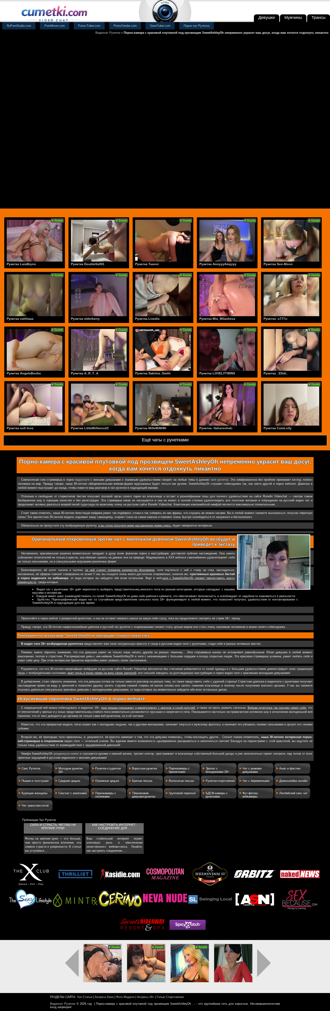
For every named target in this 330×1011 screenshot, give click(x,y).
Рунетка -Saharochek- (216, 428)
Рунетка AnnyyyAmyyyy (217, 264)
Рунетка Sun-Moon (278, 264)
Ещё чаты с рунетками (165, 439)
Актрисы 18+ (145, 997)
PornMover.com (54, 25)
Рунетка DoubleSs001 (87, 264)
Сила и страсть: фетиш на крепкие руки (53, 826)
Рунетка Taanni (147, 264)
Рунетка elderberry (85, 318)
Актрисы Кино (104, 997)
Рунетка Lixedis (147, 318)
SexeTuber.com (160, 25)
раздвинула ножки (66, 753)
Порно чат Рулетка (196, 25)
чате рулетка (219, 479)
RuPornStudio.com (19, 25)
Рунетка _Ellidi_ (276, 373)
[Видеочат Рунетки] (54, 22)
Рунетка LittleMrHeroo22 (90, 428)
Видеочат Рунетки (107, 32)
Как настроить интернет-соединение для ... (114, 826)
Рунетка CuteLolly (278, 428)
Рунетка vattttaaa (20, 318)
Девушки (266, 17)
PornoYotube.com (125, 25)
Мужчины (293, 17)
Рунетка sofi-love (20, 428)
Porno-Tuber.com (89, 25)
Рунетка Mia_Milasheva (217, 318)
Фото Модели (125, 997)
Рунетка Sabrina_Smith (153, 373)
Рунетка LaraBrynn (21, 264)
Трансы (319, 17)
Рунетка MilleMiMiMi (150, 428)
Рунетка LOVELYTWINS (217, 373)
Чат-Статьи (84, 997)
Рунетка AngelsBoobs (24, 373)
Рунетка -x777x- (276, 318)
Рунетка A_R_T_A (84, 373)
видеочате (82, 479)
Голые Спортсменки (170, 997)
